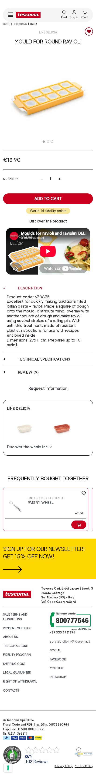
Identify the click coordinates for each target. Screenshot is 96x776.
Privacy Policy (64, 766)
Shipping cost (14, 664)
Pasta (33, 24)
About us (10, 637)
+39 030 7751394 (62, 632)
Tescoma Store (15, 646)
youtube (57, 668)
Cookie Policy (84, 766)
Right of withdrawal (20, 681)
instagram (58, 677)
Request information (48, 388)
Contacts (11, 690)
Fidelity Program (17, 655)
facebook (58, 659)
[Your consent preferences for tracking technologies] (8, 767)
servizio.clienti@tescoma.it (70, 641)
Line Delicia (48, 32)
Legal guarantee (17, 672)
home (6, 24)
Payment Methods (17, 628)
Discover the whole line (28, 447)
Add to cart (48, 198)
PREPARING (20, 24)
